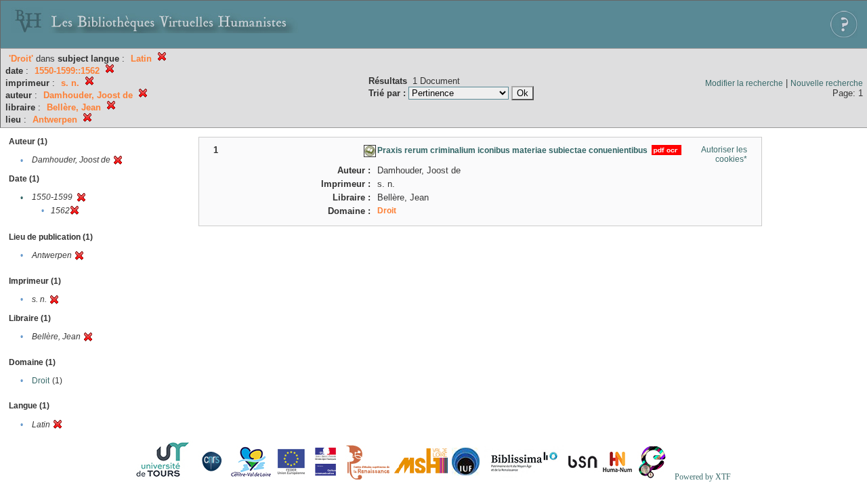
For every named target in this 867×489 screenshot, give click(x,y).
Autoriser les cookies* (724, 154)
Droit (40, 380)
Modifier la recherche (744, 83)
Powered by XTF (703, 477)
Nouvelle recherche (826, 83)
